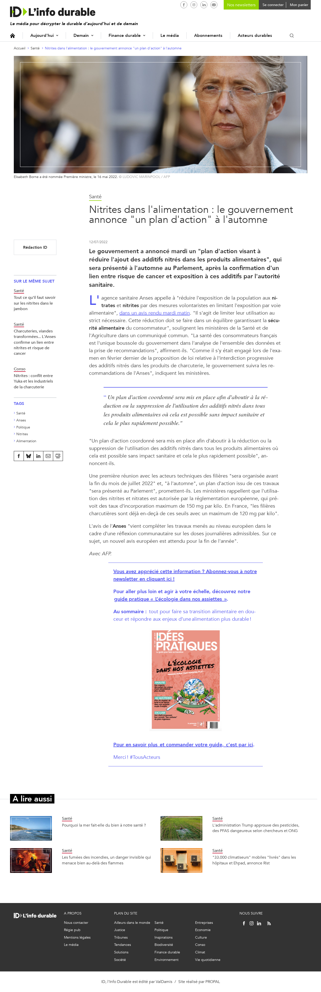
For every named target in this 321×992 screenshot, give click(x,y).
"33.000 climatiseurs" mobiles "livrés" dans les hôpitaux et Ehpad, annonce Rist (254, 860)
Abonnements (208, 35)
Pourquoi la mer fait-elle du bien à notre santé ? (104, 825)
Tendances (122, 944)
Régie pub (72, 930)
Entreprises (204, 922)
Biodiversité (163, 944)
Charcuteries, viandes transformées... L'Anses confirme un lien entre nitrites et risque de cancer (35, 342)
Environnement (166, 959)
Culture (201, 937)
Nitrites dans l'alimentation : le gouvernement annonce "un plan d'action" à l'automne (113, 48)
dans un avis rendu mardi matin (154, 313)
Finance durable (125, 35)
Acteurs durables (255, 35)
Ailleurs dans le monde (132, 922)
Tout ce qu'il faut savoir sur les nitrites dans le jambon (35, 303)
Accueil (12, 35)
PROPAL (212, 981)
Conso (200, 944)
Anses (21, 420)
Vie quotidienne (207, 959)
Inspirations (163, 937)
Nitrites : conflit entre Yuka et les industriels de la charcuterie (33, 381)
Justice (119, 930)
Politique (23, 427)
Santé (35, 48)
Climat (200, 952)
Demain (81, 35)
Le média (169, 35)
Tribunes (121, 937)
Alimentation (26, 441)
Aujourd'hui (42, 35)
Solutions (121, 952)
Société (120, 959)
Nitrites (22, 434)
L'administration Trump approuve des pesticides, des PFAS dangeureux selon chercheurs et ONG (255, 828)
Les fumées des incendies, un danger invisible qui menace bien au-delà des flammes (106, 860)
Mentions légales (77, 937)
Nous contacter (76, 922)
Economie (203, 930)
